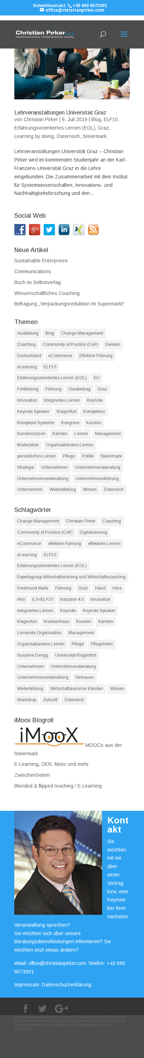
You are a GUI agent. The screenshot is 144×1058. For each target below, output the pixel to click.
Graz (103, 128)
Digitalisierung (93, 532)
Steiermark (95, 136)
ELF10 (111, 119)
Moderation (28, 444)
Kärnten (59, 433)
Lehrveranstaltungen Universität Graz (60, 113)
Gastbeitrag (80, 389)
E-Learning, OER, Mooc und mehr (51, 764)
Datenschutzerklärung (66, 984)
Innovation (27, 400)
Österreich (68, 136)
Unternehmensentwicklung (43, 478)
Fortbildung (27, 389)
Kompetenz (94, 411)
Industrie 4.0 (72, 599)
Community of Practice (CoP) (70, 344)
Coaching (26, 344)
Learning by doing (34, 136)
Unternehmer (30, 489)
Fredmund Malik (32, 588)
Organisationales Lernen (69, 444)
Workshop (26, 699)
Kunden (93, 422)
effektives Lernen (104, 543)
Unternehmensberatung (97, 467)
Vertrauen (84, 677)
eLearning (27, 366)
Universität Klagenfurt (75, 655)
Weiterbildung (63, 489)
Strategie (25, 467)
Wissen (90, 489)
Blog (96, 119)
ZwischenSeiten (32, 775)
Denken (112, 344)
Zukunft (50, 699)
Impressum (26, 984)
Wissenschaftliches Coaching (47, 293)
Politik (88, 456)
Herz (117, 588)
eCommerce (60, 355)
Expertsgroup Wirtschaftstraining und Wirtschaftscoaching (71, 576)
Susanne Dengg (32, 655)
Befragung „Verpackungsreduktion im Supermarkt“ (69, 304)
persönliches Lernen (36, 456)
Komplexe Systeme (35, 422)
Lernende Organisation (39, 632)
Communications (32, 271)
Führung (53, 389)
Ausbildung (27, 333)
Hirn (21, 599)
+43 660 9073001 (90, 5)
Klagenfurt (66, 411)
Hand (100, 588)
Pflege (69, 456)
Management (108, 433)
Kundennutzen (31, 433)
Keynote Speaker (33, 411)
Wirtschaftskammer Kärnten (76, 688)
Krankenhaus (56, 621)
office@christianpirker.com (57, 963)
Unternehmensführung (97, 478)
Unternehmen (54, 467)
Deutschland (29, 355)
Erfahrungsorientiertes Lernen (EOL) (54, 128)
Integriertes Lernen (62, 400)
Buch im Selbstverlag (37, 282)
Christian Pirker (41, 119)
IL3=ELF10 (42, 599)
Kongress (70, 422)
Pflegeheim (102, 644)
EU (97, 377)
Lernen (81, 433)
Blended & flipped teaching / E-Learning (58, 786)
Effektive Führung (96, 355)
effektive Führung (64, 543)
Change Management (82, 333)
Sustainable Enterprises (41, 260)
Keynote (95, 400)
